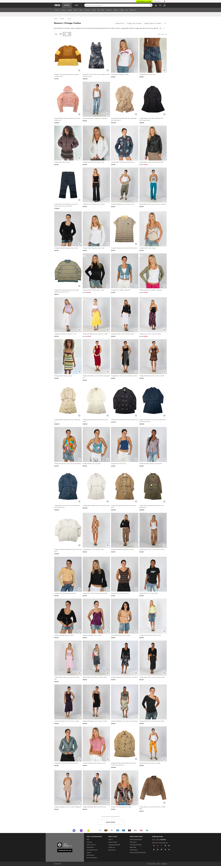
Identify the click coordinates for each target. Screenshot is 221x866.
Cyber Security (112, 850)
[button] (154, 845)
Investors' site (111, 847)
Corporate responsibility (114, 844)
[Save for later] (79, 70)
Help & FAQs (157, 1)
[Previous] (113, 23)
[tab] (57, 10)
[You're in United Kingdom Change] (164, 1)
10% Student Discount (92, 850)
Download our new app (144, 1)
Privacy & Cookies (151, 864)
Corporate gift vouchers (136, 844)
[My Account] (156, 5)
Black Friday (133, 847)
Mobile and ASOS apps (136, 839)
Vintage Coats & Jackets (134, 23)
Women (62, 18)
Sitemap (89, 852)
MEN (76, 5)
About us (110, 839)
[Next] (165, 23)
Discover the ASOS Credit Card (138, 852)
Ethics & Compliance (92, 857)
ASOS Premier (90, 847)
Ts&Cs (158, 864)
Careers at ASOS (112, 842)
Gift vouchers (133, 842)
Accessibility (164, 864)
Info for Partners (134, 850)
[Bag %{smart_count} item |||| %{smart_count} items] (164, 5)
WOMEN (67, 5)
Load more (110, 822)
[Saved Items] (160, 5)
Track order (89, 842)
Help (88, 839)
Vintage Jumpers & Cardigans (153, 23)
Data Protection (90, 855)
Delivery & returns (91, 844)
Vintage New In (120, 23)
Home (55, 18)
